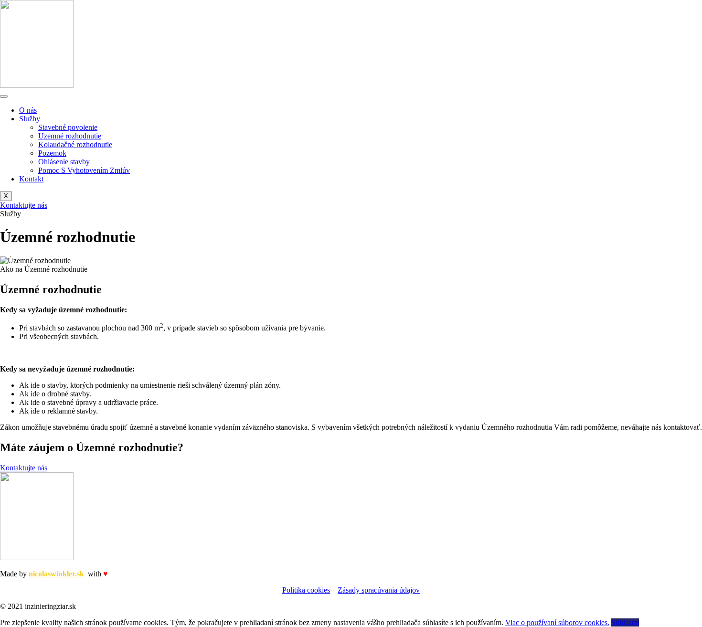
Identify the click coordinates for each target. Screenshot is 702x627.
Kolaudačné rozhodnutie (75, 144)
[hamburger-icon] (4, 96)
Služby (29, 119)
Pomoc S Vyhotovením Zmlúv (84, 170)
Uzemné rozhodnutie (69, 136)
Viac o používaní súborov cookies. (557, 622)
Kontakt (31, 179)
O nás (28, 110)
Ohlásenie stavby (64, 162)
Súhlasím (625, 622)
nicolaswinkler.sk (56, 574)
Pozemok (52, 153)
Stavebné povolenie (67, 127)
